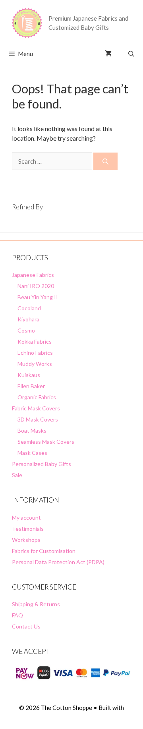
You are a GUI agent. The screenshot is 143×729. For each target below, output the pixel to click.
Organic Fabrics (36, 397)
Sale (17, 475)
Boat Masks (31, 430)
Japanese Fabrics (33, 274)
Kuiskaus (28, 374)
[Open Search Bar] (131, 54)
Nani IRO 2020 (35, 285)
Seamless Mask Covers (45, 441)
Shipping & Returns (36, 604)
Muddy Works (34, 363)
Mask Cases (32, 452)
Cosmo (26, 330)
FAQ (17, 615)
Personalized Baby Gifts (41, 463)
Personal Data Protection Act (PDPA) (58, 562)
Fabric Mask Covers (36, 408)
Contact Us (26, 626)
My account (26, 517)
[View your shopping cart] (108, 54)
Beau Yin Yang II (37, 297)
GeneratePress (72, 716)
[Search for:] (52, 161)
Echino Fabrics (35, 352)
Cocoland (29, 308)
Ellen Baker (31, 386)
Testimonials (28, 528)
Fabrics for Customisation (43, 550)
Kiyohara (28, 319)
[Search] (105, 161)
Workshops (26, 539)
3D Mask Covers (37, 419)
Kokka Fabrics (34, 341)
